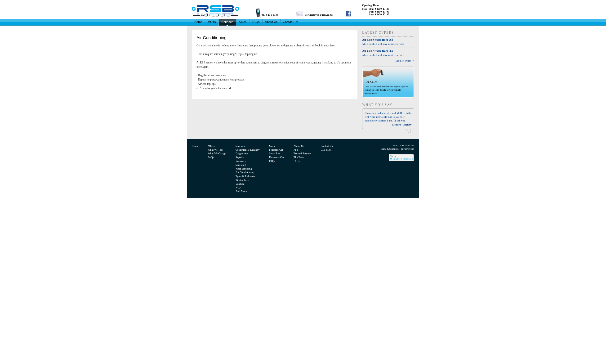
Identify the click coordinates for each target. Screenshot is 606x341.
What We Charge (217, 153)
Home (198, 22)
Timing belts (242, 180)
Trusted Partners (302, 153)
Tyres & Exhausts (245, 176)
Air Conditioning (245, 172)
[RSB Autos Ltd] (277, 11)
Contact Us (290, 22)
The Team (299, 157)
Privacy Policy (407, 149)
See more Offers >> (405, 60)
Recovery (241, 161)
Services (227, 22)
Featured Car (276, 149)
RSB (296, 149)
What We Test (215, 149)
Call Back (326, 149)
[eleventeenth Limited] (401, 161)
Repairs (240, 157)
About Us (271, 22)
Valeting (240, 183)
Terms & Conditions (390, 149)
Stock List (274, 153)
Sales (243, 22)
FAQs (256, 22)
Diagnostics (242, 153)
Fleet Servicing (244, 168)
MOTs (212, 22)
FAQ (238, 187)
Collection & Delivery (248, 149)
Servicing (241, 164)
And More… (243, 191)
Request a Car (276, 157)
